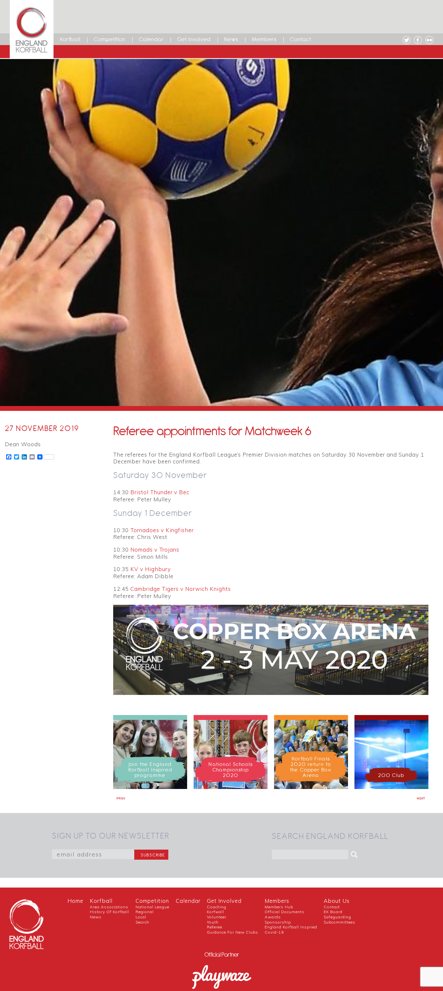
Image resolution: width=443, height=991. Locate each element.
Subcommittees (339, 922)
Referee (214, 927)
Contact (300, 39)
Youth (213, 922)
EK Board (333, 911)
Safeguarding (337, 916)
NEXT (421, 798)
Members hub (279, 906)
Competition (110, 39)
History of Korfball (109, 911)
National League (152, 906)
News (231, 39)
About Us (337, 900)
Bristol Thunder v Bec (159, 492)
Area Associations (109, 906)
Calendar (151, 39)
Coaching (216, 906)
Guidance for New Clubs (232, 932)
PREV (121, 798)
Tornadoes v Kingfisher (162, 530)
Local (141, 916)
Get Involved (194, 39)
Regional (145, 911)
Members (264, 39)
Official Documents (285, 911)
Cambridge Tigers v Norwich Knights (180, 588)
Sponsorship (278, 922)
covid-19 (274, 932)
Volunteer (216, 916)
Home (75, 900)
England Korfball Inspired (291, 927)
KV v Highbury (150, 569)
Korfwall (215, 911)
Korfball (70, 39)
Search (142, 922)
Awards (273, 916)
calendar (188, 900)
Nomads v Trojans (154, 549)
